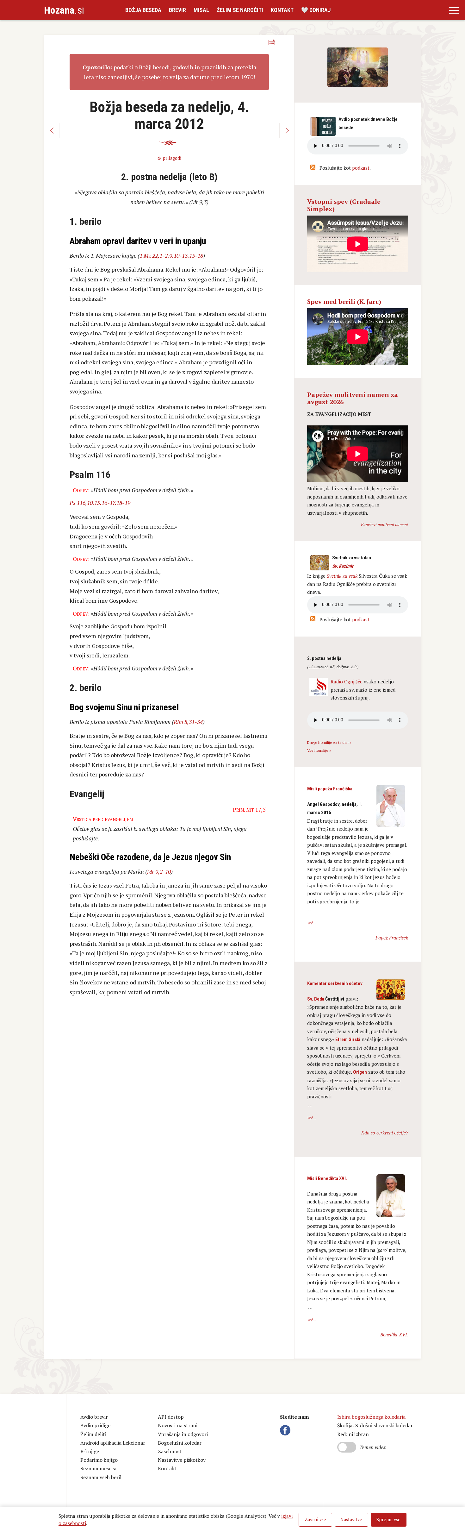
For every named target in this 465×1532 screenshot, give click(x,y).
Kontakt (282, 10)
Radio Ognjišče (347, 681)
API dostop (171, 1416)
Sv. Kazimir (342, 566)
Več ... (311, 922)
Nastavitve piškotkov (182, 1459)
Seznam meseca (98, 1468)
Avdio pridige (95, 1425)
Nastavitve (351, 1519)
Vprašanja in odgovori (183, 1434)
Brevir (177, 10)
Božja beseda (143, 10)
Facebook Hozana (286, 1430)
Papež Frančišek (391, 937)
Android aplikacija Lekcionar (112, 1442)
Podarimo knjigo (99, 1459)
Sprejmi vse (388, 1519)
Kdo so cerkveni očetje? (384, 1132)
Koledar (271, 42)
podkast (360, 168)
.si (64, 10)
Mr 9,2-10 (159, 871)
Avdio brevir (94, 1416)
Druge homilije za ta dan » (329, 742)
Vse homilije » (319, 750)
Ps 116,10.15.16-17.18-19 (100, 502)
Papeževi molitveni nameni (384, 524)
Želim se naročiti (240, 10)
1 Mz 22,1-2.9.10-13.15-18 (171, 255)
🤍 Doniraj (316, 10)
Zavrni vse (315, 1519)
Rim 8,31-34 (188, 721)
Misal (201, 10)
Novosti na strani (177, 1425)
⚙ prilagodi (169, 158)
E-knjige (89, 1451)
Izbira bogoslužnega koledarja (371, 1416)
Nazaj (51, 130)
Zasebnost (170, 1451)
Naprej (286, 130)
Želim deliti (93, 1434)
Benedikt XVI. (394, 1334)
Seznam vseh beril (100, 1477)
